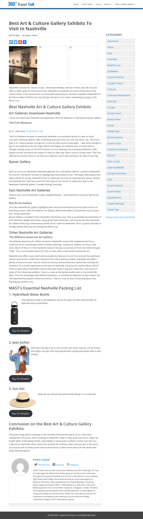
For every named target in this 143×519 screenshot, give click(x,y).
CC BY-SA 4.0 (32, 131)
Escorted (111, 101)
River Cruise (113, 161)
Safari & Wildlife (115, 167)
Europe (111, 107)
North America (115, 137)
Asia (109, 53)
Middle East (113, 131)
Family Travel (114, 113)
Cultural (111, 89)
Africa (110, 47)
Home (76, 4)
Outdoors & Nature (117, 149)
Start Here (87, 4)
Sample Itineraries (116, 173)
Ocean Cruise (114, 143)
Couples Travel (115, 83)
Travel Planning (115, 203)
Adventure (112, 41)
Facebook (59, 465)
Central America (115, 77)
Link (41, 131)
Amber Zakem (31, 35)
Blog (99, 4)
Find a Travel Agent (124, 4)
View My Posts (43, 465)
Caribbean (112, 71)
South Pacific (114, 191)
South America (115, 185)
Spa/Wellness (114, 197)
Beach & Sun (114, 65)
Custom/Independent (118, 95)
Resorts (111, 155)
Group (110, 125)
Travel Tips (113, 209)
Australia (112, 59)
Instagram (74, 465)
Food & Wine (114, 119)
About (107, 4)
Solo (109, 179)
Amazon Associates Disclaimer (120, 217)
